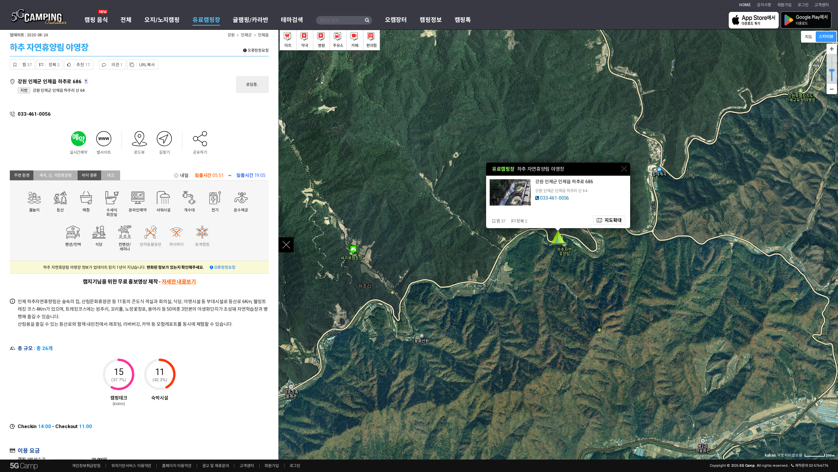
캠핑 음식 (96, 19)
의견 (116, 64)
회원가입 (784, 5)
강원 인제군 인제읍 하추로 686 (50, 82)
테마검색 (292, 19)
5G (23, 465)
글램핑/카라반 (250, 19)
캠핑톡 (463, 19)
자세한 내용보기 (179, 282)
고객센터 (821, 5)
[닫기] (624, 168)
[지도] (809, 36)
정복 (53, 64)
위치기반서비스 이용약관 (131, 465)
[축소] (832, 89)
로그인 (803, 5)
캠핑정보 (431, 19)
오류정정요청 (257, 50)
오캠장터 (396, 19)
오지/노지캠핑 (162, 19)
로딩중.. (252, 84)
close (286, 244)
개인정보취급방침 (86, 465)
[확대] (832, 49)
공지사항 (764, 5)
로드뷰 (86, 81)
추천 (83, 64)
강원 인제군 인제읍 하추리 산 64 (59, 90)
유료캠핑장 (206, 19)
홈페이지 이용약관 (176, 465)
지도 (612, 220)
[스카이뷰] (826, 36)
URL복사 (146, 64)
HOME (745, 5)
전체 (126, 19)
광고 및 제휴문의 (215, 465)
